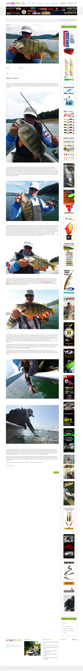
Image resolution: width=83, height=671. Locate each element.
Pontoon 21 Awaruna (20, 74)
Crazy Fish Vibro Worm (10, 74)
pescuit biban (65, 630)
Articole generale (54, 3)
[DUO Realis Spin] (68, 122)
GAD (64, 626)
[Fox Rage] (68, 546)
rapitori (64, 632)
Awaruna (8, 283)
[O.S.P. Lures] (68, 281)
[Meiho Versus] (68, 43)
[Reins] (68, 519)
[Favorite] (68, 413)
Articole (33, 3)
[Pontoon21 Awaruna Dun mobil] (68, 69)
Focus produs (46, 3)
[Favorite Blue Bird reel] (68, 96)
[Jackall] (68, 202)
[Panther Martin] (68, 149)
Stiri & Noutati (39, 3)
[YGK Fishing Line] (68, 361)
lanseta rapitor (68, 626)
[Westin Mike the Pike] (68, 255)
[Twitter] (63, 3)
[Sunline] (68, 440)
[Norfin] (68, 599)
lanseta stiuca (71, 630)
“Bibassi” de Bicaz (71, 20)
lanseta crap (71, 628)
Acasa (29, 3)
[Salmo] (68, 493)
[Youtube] (64, 3)
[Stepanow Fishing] (68, 466)
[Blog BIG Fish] (14, 641)
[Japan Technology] (68, 387)
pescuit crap (65, 628)
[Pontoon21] (68, 334)
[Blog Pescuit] (16, 3)
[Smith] (68, 175)
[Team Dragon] (68, 308)
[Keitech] (68, 572)
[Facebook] (61, 3)
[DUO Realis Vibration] (68, 228)
